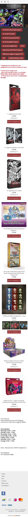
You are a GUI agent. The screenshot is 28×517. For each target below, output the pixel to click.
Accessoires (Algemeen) (10, 46)
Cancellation (5, 485)
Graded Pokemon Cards (16, 58)
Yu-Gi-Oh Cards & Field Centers (12, 30)
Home (3, 474)
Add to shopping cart (14, 121)
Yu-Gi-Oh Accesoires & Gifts (11, 38)
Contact (4, 481)
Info (3, 478)
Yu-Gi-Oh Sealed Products (10, 42)
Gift (4, 58)
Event (22, 46)
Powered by (14, 515)
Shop (3, 476)
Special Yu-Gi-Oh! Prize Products (12, 50)
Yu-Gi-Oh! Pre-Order (9, 34)
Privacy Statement (19, 511)
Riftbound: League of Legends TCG (13, 54)
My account (5, 483)
